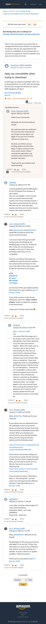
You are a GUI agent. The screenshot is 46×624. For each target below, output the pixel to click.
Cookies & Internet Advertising (23, 616)
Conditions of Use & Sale (23, 612)
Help (23, 615)
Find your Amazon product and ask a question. (21, 34)
